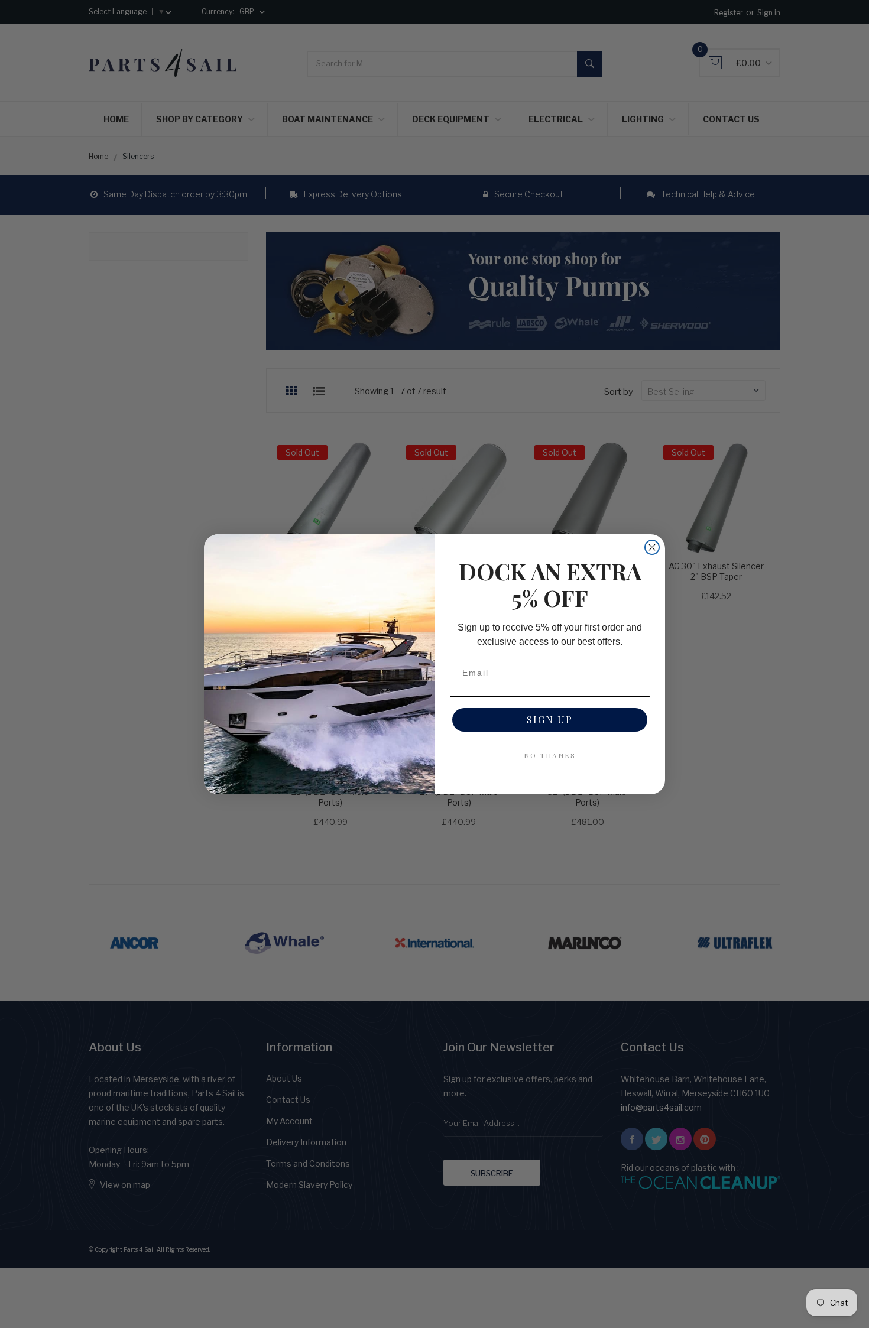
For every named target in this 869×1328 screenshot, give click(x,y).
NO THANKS (550, 755)
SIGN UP (550, 719)
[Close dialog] (652, 547)
